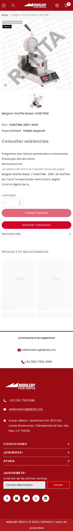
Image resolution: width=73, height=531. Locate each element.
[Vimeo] (45, 498)
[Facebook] (7, 498)
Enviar (58, 485)
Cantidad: (9, 195)
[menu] (4, 5)
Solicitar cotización (36, 225)
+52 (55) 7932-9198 (38, 362)
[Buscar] (13, 5)
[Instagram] (16, 498)
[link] (18, 307)
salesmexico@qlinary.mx (38, 350)
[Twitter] (36, 498)
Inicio (5, 15)
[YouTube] (26, 498)
